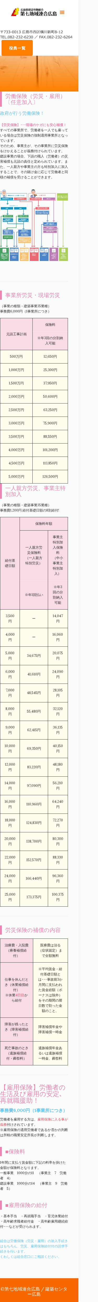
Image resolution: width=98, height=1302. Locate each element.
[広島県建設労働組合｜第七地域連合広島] (34, 13)
